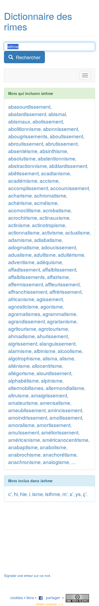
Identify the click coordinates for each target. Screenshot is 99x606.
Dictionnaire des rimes (38, 21)
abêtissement (23, 173)
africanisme (21, 298)
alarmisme (20, 350)
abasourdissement (29, 106)
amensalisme (55, 402)
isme (37, 493)
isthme (52, 493)
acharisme (20, 195)
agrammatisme (59, 313)
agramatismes (24, 313)
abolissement (47, 121)
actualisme (77, 232)
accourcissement (69, 187)
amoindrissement (27, 417)
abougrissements (28, 136)
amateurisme (23, 402)
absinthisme (53, 150)
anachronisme (24, 461)
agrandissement (26, 321)
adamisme (20, 239)
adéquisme (49, 261)
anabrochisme (24, 454)
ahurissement (52, 335)
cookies (16, 597)
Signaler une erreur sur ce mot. (27, 575)
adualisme (20, 254)
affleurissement (62, 284)
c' (10, 493)
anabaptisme (23, 447)
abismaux (19, 121)
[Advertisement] (43, 540)
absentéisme (22, 150)
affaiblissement (59, 269)
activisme (52, 232)
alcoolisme (70, 350)
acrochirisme (22, 217)
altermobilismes (26, 387)
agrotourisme (53, 328)
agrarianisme (62, 321)
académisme (22, 180)
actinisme (19, 224)
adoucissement (58, 247)
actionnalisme (24, 232)
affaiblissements (26, 276)
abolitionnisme (24, 128)
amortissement (53, 424)
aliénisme (19, 365)
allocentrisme (47, 365)
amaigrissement (49, 395)
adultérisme (71, 254)
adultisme (45, 254)
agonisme (51, 306)
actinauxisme (54, 217)
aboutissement (66, 136)
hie (23, 493)
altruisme (18, 395)
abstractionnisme (27, 165)
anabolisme (53, 447)
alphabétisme (23, 380)
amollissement (65, 417)
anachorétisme (60, 454)
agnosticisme (23, 306)
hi (16, 493)
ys (78, 493)
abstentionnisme (56, 158)
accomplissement (28, 187)
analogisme (56, 461)
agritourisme (22, 328)
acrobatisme (57, 210)
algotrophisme (24, 358)
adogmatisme (23, 247)
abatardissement (27, 113)
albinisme (44, 350)
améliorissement (59, 432)
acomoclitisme (24, 210)
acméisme (46, 202)
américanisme (24, 439)
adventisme (21, 261)
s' (71, 493)
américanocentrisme (65, 439)
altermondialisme (65, 387)
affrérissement (65, 291)
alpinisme (52, 380)
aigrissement (22, 343)
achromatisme (50, 195)
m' (65, 493)
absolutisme (22, 158)
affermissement (25, 284)
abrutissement (61, 143)
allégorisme (21, 373)
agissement (49, 298)
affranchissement (27, 291)
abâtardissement (68, 165)
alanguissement (57, 343)
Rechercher (26, 57)
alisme (66, 358)
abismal (57, 113)
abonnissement (60, 128)
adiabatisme (48, 239)
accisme (49, 180)
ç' (85, 493)
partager (51, 597)
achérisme (20, 202)
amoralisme (21, 424)
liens (30, 597)
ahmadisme (21, 335)
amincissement (65, 410)
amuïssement (23, 432)
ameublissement (27, 410)
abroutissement (25, 143)
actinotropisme (48, 224)
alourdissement (53, 373)
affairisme (58, 276)
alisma (50, 358)
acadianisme (55, 173)
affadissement (24, 269)
